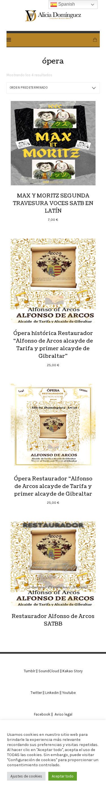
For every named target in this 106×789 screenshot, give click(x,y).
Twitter (36, 693)
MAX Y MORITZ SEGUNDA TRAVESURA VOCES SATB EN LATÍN (53, 203)
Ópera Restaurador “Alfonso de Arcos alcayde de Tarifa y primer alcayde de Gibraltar (53, 486)
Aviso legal (63, 714)
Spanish (66, 4)
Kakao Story (72, 671)
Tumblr (29, 671)
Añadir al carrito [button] (53, 143)
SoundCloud (48, 671)
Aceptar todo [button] (62, 776)
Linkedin (52, 693)
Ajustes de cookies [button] (26, 776)
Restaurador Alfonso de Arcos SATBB (53, 620)
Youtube (69, 693)
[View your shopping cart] (95, 39)
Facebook (42, 714)
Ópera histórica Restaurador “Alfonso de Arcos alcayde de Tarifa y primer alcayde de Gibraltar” (53, 345)
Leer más (53, 563)
